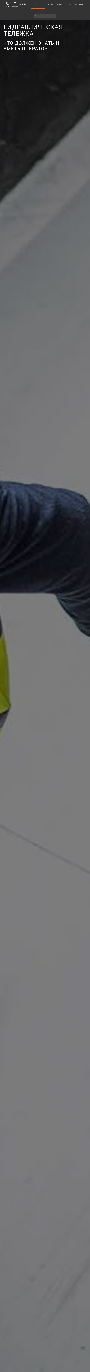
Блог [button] (39, 4)
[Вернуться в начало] (16, 4)
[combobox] (45, 16)
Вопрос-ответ (56, 4)
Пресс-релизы (77, 4)
